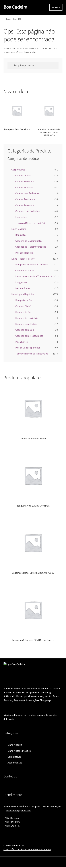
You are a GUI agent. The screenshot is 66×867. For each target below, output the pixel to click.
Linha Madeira (18, 228)
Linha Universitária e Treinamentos (33, 276)
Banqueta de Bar (24, 300)
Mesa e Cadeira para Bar (27, 347)
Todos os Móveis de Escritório (30, 223)
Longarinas (21, 217)
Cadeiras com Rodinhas (27, 211)
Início (8, 19)
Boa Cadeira (15, 7)
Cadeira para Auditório (27, 193)
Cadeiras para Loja (24, 329)
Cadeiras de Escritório (26, 317)
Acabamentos (15, 762)
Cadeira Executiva (24, 181)
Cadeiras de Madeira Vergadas (30, 246)
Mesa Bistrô (21, 341)
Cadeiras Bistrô (23, 306)
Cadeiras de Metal (24, 270)
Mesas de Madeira (24, 252)
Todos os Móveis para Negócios (31, 353)
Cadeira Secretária (24, 205)
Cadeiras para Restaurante (29, 335)
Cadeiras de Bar (23, 311)
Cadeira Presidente (25, 199)
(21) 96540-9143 (12, 825)
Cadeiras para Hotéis (26, 323)
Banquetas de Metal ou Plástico (31, 264)
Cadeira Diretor (23, 175)
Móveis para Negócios (22, 294)
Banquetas (21, 234)
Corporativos (18, 169)
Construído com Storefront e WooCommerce (27, 849)
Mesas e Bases (22, 288)
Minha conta (16, 862)
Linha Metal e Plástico (23, 258)
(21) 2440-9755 (11, 817)
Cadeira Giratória (24, 187)
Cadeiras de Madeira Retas (29, 240)
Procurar (49, 862)
